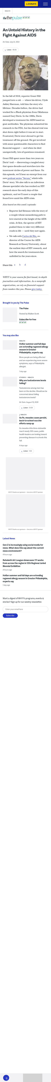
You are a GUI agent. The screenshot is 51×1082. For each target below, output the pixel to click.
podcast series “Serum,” (19, 178)
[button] (6, 1078)
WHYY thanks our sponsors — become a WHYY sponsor (25, 492)
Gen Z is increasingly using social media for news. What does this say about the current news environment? (23, 547)
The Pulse (24, 308)
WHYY (9, 4)
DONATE (32, 3)
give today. (37, 289)
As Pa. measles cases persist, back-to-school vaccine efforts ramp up (33, 420)
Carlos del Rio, (29, 236)
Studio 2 (22, 377)
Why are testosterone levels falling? (32, 382)
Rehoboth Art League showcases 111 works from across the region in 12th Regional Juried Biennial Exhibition (24, 563)
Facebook (14, 264)
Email (25, 264)
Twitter (19, 264)
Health (7, 11)
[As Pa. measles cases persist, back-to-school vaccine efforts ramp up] (10, 423)
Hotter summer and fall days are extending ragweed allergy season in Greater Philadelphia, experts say (33, 348)
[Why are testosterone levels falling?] (10, 382)
